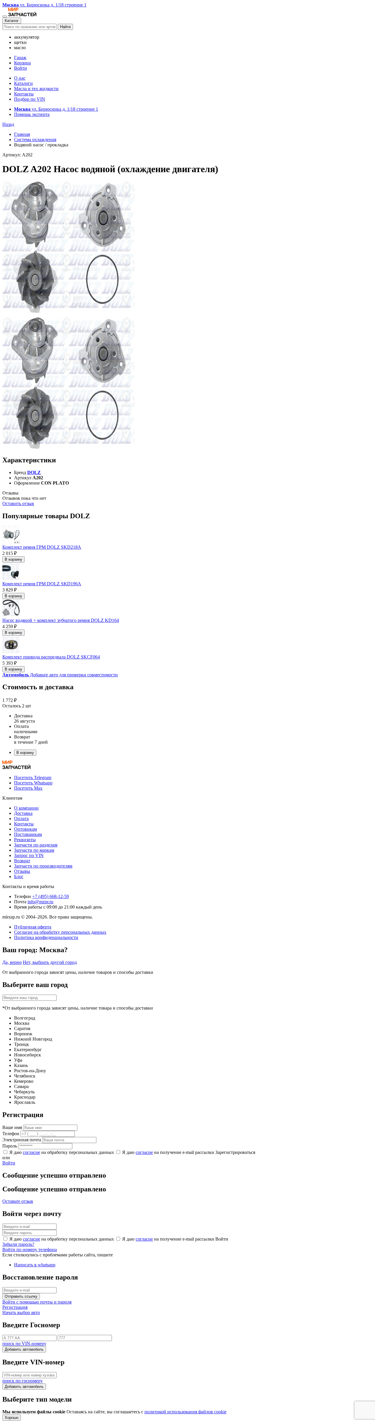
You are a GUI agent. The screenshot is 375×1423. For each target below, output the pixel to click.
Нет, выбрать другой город (50, 962)
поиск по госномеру (22, 1380)
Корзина (22, 62)
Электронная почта (21, 1139)
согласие (31, 1152)
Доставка (23, 813)
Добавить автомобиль (24, 1349)
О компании (26, 807)
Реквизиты (25, 839)
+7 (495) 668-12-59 (50, 896)
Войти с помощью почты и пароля (36, 1301)
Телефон (10, 1133)
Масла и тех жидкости (36, 88)
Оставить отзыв (18, 503)
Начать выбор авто (21, 1312)
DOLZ (34, 472)
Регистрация (15, 1307)
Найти (65, 27)
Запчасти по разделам (35, 844)
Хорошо (11, 1417)
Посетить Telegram (32, 777)
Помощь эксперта (32, 114)
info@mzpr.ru (40, 901)
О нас (19, 78)
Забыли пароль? (18, 1244)
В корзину (13, 559)
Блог (18, 876)
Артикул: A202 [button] (17, 154)
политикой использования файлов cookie (185, 1411)
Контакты (24, 93)
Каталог (12, 20)
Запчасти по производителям (43, 865)
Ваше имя (12, 1127)
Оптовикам (25, 829)
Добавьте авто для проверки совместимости (60, 674)
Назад (8, 124)
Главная (22, 134)
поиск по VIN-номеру (24, 1343)
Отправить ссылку (21, 1296)
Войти (20, 68)
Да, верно (12, 962)
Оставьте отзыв (17, 1201)
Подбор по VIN (29, 99)
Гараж (20, 57)
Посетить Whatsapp (33, 782)
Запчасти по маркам (34, 850)
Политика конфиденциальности (46, 937)
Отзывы (22, 871)
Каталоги (23, 83)
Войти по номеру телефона (29, 1249)
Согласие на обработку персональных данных (60, 932)
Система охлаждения (35, 139)
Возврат (22, 860)
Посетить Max (28, 788)
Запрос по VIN (29, 855)
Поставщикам (28, 834)
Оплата (21, 818)
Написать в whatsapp (34, 1264)
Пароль (9, 1145)
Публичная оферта (32, 926)
